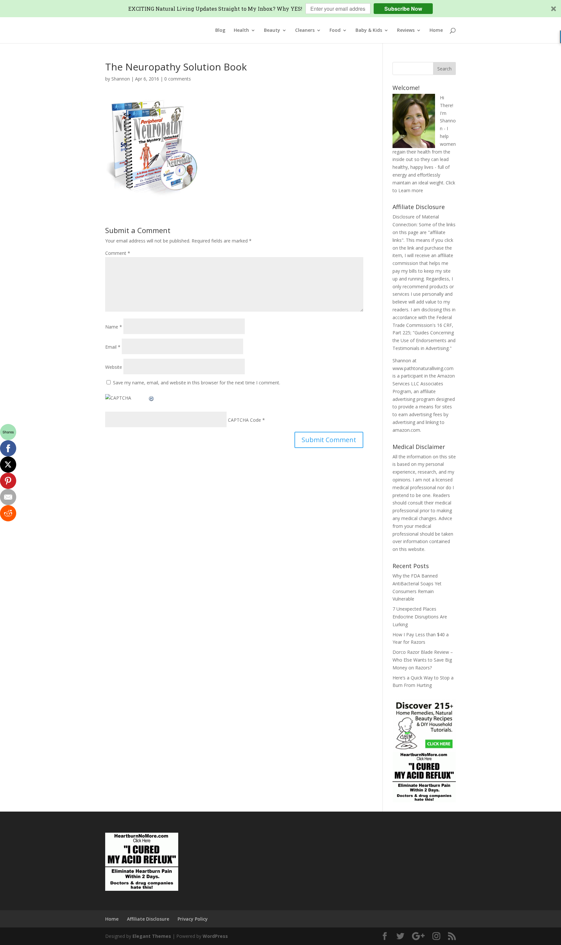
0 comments (177, 79)
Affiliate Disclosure (148, 919)
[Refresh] (151, 398)
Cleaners (305, 30)
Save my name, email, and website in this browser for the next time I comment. (196, 382)
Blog (220, 30)
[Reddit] (8, 513)
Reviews (406, 30)
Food (335, 30)
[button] (280, 8)
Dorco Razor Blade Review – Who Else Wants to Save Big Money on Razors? (423, 660)
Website (113, 367)
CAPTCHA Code (244, 420)
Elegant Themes (151, 936)
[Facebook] (8, 448)
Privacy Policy (193, 919)
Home (436, 30)
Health (241, 30)
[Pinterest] (8, 481)
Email (112, 347)
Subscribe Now (403, 8)
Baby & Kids (368, 30)
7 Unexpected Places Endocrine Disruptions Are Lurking (420, 617)
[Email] (8, 497)
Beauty (272, 30)
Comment (117, 253)
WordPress (215, 936)
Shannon (120, 79)
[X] (8, 464)
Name (113, 327)
